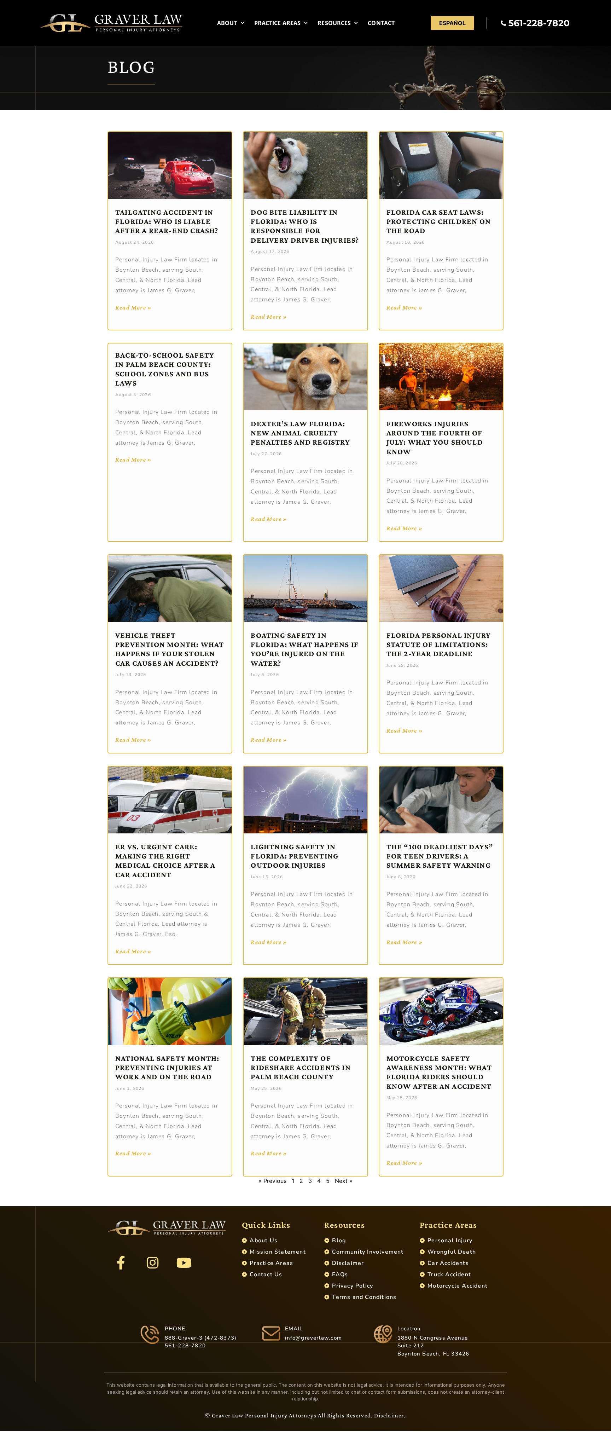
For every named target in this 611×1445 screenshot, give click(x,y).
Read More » (133, 307)
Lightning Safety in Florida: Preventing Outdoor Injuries (294, 856)
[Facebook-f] (120, 1262)
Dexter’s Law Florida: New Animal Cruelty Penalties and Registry (300, 433)
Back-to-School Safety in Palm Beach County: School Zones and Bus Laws (164, 369)
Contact (381, 23)
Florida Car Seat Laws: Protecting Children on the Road (438, 221)
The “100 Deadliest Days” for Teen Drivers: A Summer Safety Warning (439, 856)
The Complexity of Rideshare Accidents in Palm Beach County (300, 1067)
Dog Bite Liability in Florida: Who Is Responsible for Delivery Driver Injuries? (305, 226)
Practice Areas (277, 23)
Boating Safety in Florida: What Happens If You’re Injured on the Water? (305, 649)
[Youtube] (183, 1262)
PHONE (175, 1328)
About (227, 23)
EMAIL (294, 1328)
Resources (334, 23)
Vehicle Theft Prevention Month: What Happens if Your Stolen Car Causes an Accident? (169, 649)
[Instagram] (152, 1262)
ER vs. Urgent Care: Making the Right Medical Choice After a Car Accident (165, 860)
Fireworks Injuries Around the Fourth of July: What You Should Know (434, 437)
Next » (344, 1180)
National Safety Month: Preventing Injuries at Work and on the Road (167, 1067)
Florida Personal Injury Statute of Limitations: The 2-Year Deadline (438, 644)
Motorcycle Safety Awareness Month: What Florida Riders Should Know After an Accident (439, 1072)
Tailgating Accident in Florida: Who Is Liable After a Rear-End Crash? (167, 221)
